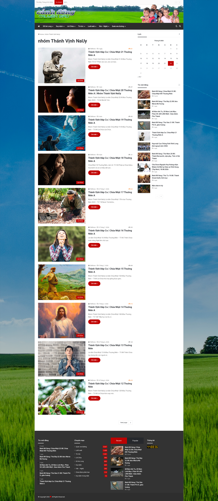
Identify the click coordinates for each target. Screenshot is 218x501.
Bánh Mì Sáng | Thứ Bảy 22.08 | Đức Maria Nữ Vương (133, 460)
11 (147, 58)
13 (159, 58)
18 (147, 63)
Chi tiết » (94, 67)
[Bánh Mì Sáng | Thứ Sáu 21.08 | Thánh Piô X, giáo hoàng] (144, 125)
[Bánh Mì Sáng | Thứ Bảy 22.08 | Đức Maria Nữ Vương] (144, 104)
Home (41, 34)
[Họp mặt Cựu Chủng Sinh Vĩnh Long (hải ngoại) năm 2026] (144, 146)
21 (165, 63)
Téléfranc (93, 49)
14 (165, 58)
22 (171, 63)
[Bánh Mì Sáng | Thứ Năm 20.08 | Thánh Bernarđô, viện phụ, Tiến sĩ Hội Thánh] (144, 157)
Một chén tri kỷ (157, 186)
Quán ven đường (118, 26)
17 (141, 63)
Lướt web (91, 26)
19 (153, 63)
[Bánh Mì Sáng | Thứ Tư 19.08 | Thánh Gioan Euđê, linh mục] (144, 178)
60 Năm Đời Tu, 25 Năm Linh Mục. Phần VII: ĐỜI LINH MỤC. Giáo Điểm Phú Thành (165, 114)
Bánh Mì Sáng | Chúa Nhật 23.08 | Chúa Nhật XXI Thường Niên (133, 449)
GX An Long (47, 26)
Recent (118, 441)
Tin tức (80, 26)
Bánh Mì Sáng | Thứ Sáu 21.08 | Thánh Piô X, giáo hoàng (134, 484)
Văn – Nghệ (103, 26)
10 (141, 58)
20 (159, 63)
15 (171, 58)
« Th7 (139, 77)
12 (153, 58)
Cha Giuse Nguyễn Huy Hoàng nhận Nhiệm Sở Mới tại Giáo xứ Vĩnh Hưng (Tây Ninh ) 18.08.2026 (165, 167)
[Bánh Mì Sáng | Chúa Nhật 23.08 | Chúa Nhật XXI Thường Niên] (144, 94)
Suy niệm (59, 26)
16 (177, 58)
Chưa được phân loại (82, 472)
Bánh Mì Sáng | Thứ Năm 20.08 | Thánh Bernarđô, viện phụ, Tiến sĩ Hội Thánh (166, 156)
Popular (135, 441)
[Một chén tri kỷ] (144, 189)
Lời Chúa (70, 26)
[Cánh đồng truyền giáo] (56, 13)
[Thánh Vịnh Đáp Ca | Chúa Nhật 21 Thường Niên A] (144, 136)
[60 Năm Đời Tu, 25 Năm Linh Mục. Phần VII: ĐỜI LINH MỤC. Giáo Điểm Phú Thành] (144, 114)
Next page (123, 422)
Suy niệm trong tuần (82, 476)
